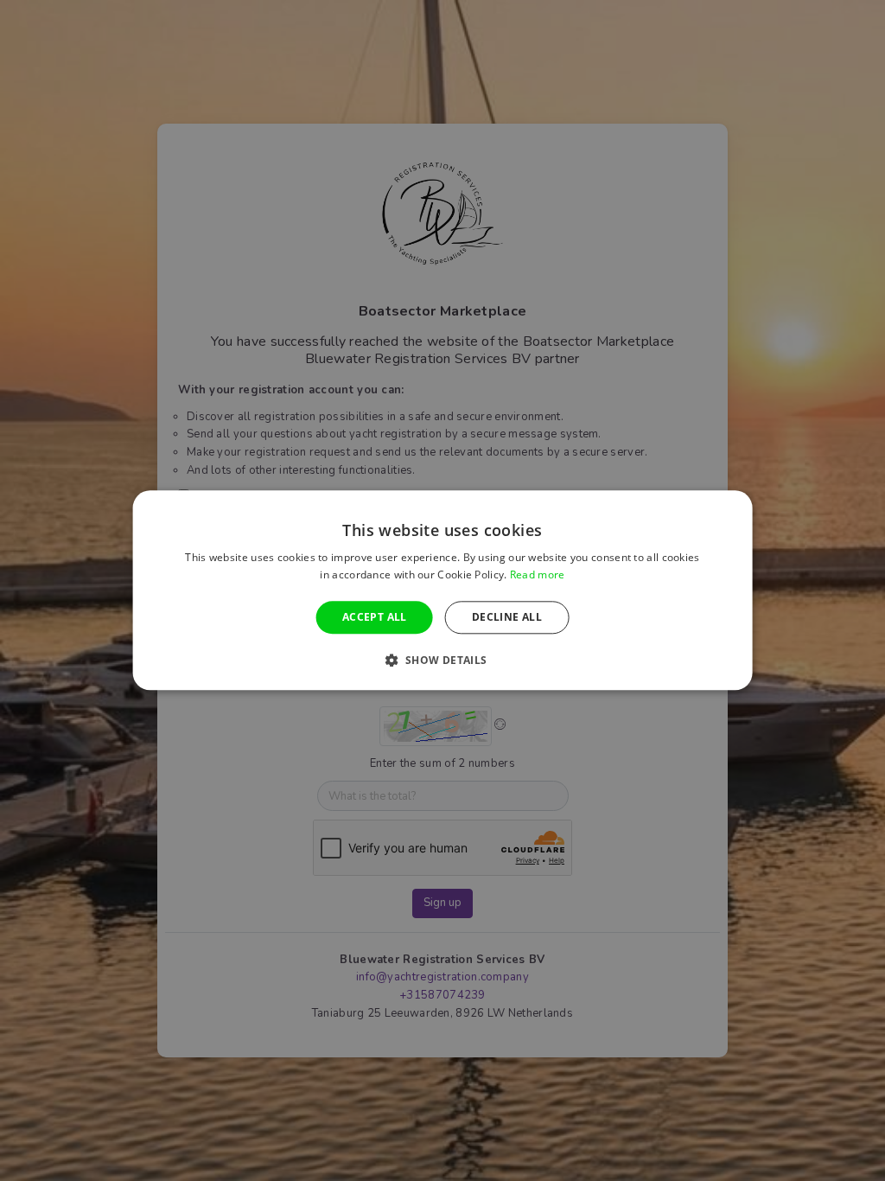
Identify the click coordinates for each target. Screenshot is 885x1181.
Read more (537, 575)
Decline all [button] (507, 617)
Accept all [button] (374, 617)
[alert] (442, 590)
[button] (442, 660)
